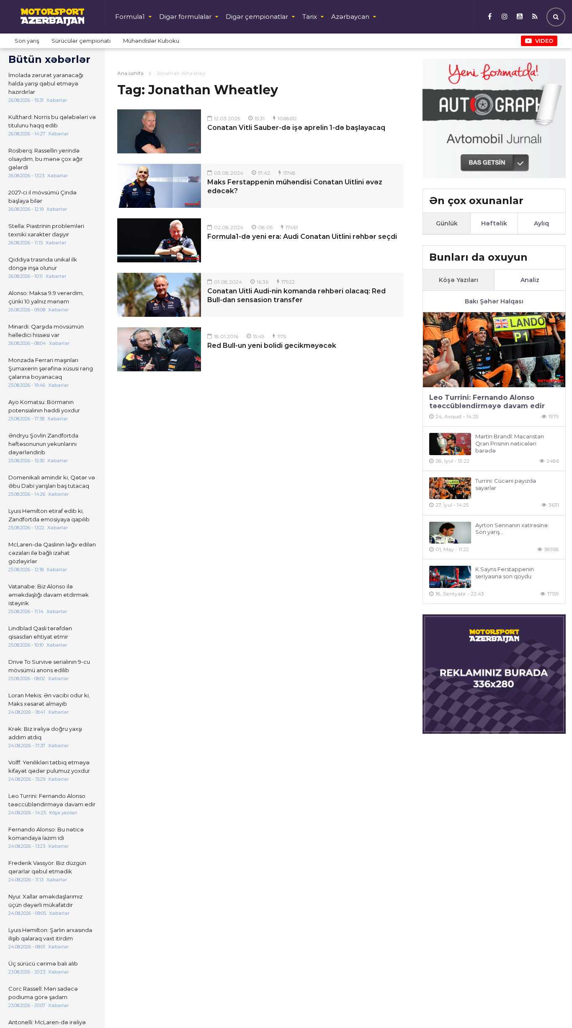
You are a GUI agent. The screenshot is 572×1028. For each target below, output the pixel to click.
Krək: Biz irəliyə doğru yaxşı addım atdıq (45, 733)
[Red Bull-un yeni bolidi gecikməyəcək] (159, 349)
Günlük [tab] (447, 223)
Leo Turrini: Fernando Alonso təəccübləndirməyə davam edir (51, 800)
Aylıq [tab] (541, 223)
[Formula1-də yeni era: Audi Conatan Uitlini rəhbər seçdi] (159, 240)
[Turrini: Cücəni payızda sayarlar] (450, 488)
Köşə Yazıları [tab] (458, 280)
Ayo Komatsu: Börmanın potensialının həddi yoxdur (44, 406)
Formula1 (130, 17)
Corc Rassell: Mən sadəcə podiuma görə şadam (43, 992)
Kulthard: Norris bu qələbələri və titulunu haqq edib (52, 121)
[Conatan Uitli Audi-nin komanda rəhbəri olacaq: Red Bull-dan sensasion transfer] (159, 295)
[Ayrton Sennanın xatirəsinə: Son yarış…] (450, 533)
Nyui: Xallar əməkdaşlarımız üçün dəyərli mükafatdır (45, 900)
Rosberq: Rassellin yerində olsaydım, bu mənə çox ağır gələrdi (45, 159)
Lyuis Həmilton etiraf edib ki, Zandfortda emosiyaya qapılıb (49, 515)
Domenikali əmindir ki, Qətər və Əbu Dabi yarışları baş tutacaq (51, 481)
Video (544, 40)
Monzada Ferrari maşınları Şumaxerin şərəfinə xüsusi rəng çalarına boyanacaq (50, 368)
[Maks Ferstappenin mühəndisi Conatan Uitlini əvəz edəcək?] (159, 186)
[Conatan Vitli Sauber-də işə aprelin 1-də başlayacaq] (159, 131)
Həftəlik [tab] (494, 223)
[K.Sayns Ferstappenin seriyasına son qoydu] (450, 577)
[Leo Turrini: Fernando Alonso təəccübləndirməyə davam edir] (494, 349)
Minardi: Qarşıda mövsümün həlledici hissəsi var (46, 330)
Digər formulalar (185, 17)
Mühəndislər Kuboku (151, 40)
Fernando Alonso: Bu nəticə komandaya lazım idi (46, 833)
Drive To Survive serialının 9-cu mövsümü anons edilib (49, 665)
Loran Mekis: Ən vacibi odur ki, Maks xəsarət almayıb (49, 699)
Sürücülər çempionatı (81, 40)
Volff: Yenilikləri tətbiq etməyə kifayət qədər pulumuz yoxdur (49, 766)
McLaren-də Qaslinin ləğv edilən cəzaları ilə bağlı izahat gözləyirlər (52, 552)
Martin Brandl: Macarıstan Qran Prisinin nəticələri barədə (509, 443)
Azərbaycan (350, 17)
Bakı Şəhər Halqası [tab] (494, 301)
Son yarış (27, 40)
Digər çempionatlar (257, 17)
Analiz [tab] (529, 280)
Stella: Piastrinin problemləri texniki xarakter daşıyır (46, 230)
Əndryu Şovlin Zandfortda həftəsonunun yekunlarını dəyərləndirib (43, 444)
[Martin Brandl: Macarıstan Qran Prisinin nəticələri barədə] (450, 444)
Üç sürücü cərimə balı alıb (43, 963)
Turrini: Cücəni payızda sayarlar (505, 484)
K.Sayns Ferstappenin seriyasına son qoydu (504, 573)
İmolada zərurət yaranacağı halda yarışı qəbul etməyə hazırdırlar (45, 83)
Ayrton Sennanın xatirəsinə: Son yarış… (512, 529)
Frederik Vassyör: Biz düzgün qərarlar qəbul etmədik (47, 867)
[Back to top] (548, 1004)
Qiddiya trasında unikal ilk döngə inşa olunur (42, 263)
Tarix (309, 17)
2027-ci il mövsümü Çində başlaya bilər (42, 196)
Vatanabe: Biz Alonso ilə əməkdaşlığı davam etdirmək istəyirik (48, 594)
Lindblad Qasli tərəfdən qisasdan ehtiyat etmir (40, 632)
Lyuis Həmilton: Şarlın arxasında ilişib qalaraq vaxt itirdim (50, 934)
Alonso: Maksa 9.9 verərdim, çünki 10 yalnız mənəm (46, 297)
